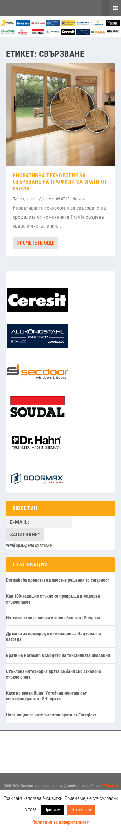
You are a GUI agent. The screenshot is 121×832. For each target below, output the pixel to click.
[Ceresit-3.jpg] (68, 33)
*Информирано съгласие (29, 545)
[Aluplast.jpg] (23, 33)
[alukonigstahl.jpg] (83, 33)
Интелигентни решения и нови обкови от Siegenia (53, 617)
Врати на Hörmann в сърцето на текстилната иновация (58, 655)
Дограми (46, 199)
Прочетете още (35, 243)
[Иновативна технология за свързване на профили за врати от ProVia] (60, 114)
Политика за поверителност (60, 822)
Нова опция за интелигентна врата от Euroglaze (51, 714)
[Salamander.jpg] (8, 33)
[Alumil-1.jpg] (8, 24)
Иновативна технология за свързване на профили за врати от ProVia (60, 182)
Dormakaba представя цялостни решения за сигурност (57, 580)
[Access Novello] (113, 33)
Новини (79, 199)
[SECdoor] (98, 33)
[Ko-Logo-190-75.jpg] (98, 24)
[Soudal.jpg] (38, 33)
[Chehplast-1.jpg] (38, 24)
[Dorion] (53, 33)
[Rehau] (113, 24)
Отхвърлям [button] (81, 809)
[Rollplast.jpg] (68, 24)
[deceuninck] (23, 24)
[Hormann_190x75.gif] (83, 24)
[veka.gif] (53, 24)
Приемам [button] (52, 809)
